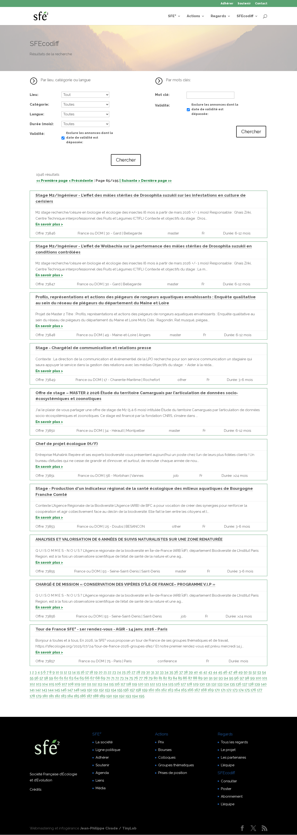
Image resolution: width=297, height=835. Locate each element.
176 (253, 690)
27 (133, 672)
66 (87, 678)
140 (264, 684)
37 (181, 672)
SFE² (172, 16)
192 (122, 696)
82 (165, 678)
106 (58, 684)
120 (140, 684)
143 (44, 690)
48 (235, 672)
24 (119, 672)
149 (83, 690)
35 (171, 672)
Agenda (102, 773)
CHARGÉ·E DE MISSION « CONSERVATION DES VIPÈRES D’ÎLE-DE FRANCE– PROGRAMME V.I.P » (125, 584)
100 (258, 678)
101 (264, 678)
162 (164, 690)
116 (117, 684)
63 (71, 678)
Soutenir (244, 3)
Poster (226, 789)
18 (91, 672)
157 (132, 690)
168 (204, 690)
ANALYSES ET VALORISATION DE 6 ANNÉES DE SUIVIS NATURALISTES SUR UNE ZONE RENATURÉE (129, 539)
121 (146, 684)
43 (210, 672)
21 (105, 672)
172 (229, 690)
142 (38, 690)
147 (70, 690)
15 (78, 672)
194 (135, 696)
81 (160, 678)
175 (247, 690)
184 (70, 696)
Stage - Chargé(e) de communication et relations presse (93, 347)
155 (119, 690)
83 (170, 678)
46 (225, 672)
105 (51, 684)
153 (107, 690)
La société (104, 742)
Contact (261, 3)
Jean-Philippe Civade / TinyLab (108, 828)
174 (241, 690)
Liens (100, 780)
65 (82, 678)
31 (152, 672)
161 (157, 690)
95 (231, 678)
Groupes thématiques (176, 765)
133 (220, 684)
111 (89, 684)
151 (95, 690)
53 (259, 672)
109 (77, 684)
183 (63, 696)
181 (51, 696)
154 (113, 690)
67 (92, 678)
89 (200, 678)
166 (190, 690)
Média (101, 788)
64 (76, 678)
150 (89, 690)
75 (131, 678)
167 (197, 690)
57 (41, 678)
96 (236, 678)
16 (82, 672)
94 (226, 678)
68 (97, 678)
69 (103, 678)
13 (69, 672)
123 (158, 684)
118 (128, 684)
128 (189, 684)
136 (238, 684)
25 (124, 672)
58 (46, 678)
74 (126, 678)
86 (185, 678)
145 (57, 690)
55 (31, 678)
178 (32, 696)
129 (196, 684)
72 (117, 678)
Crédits (35, 789)
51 (250, 672)
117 (123, 684)
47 (230, 672)
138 (251, 684)
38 (186, 672)
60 (56, 678)
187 (89, 696)
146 (64, 690)
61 (61, 678)
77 (141, 678)
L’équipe (227, 765)
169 (211, 690)
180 (45, 696)
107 (64, 684)
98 (247, 678)
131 (208, 684)
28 (138, 672)
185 (76, 696)
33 (162, 672)
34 (166, 672)
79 (150, 678)
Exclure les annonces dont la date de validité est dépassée (89, 137)
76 (136, 678)
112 (94, 684)
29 (143, 672)
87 (190, 678)
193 (128, 696)
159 (145, 690)
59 (51, 678)
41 (200, 672)
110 (83, 684)
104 (45, 684)
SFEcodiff (245, 16)
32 (157, 672)
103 (38, 684)
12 (65, 672)
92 (215, 678)
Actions (193, 16)
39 (191, 672)
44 (215, 672)
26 (128, 672)
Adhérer (227, 3)
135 (232, 684)
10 (57, 672)
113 (100, 684)
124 (164, 684)
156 (126, 690)
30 (148, 672)
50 (246, 672)
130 (202, 684)
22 (109, 672)
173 (235, 690)
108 (71, 684)
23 (114, 672)
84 (175, 678)
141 (32, 690)
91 (211, 678)
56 (36, 678)
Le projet (228, 750)
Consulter (229, 781)
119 (134, 684)
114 (105, 684)
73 (122, 678)
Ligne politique (108, 750)
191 (115, 696)
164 (177, 690)
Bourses (164, 750)
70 (108, 678)
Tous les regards (234, 742)
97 (242, 678)
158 (138, 690)
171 (223, 690)
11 (61, 672)
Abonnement (231, 796)
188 (96, 696)
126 (177, 684)
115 (111, 684)
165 (184, 690)
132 (213, 684)
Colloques (166, 757)
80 (156, 678)
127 (183, 684)
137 (244, 684)
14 (74, 672)
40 (196, 672)
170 (217, 690)
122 (152, 684)
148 (76, 690)
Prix (161, 742)
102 (32, 684)
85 (180, 678)
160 (151, 690)
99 (252, 678)
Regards (218, 16)
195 (141, 696)
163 (170, 690)
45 (220, 672)
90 (205, 678)
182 (57, 696)
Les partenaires (233, 757)
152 (101, 690)
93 (221, 678)
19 (96, 672)
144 (51, 690)
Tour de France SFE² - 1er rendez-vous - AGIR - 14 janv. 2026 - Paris (102, 629)
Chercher (126, 160)
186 (83, 696)
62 (66, 678)
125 (170, 684)
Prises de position (172, 773)
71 (112, 678)
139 (257, 684)
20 (101, 672)
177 (259, 690)
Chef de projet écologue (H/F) (67, 443)
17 (87, 672)
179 (39, 696)
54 (264, 672)
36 (176, 672)
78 (146, 678)
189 (102, 696)
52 (254, 672)
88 (195, 678)
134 (226, 684)
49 (240, 672)
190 (109, 696)
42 (205, 672)
